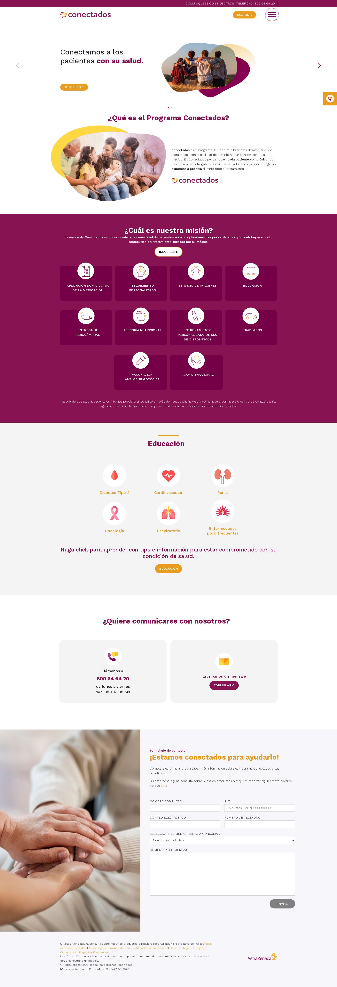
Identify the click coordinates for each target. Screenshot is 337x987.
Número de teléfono (243, 817)
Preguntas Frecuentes (93, 952)
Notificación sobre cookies (150, 948)
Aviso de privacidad (73, 948)
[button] (327, 61)
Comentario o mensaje (171, 850)
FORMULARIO (224, 685)
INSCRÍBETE (244, 14)
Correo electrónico (169, 817)
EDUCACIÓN (168, 568)
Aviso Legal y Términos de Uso (109, 948)
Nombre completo (167, 801)
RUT (228, 801)
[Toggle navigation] (272, 14)
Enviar (282, 904)
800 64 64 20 (265, 3)
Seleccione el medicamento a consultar (186, 834)
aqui (164, 785)
